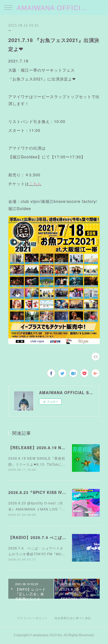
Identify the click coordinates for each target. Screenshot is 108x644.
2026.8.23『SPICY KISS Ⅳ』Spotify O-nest (52, 492)
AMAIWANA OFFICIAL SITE (54, 8)
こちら (35, 183)
